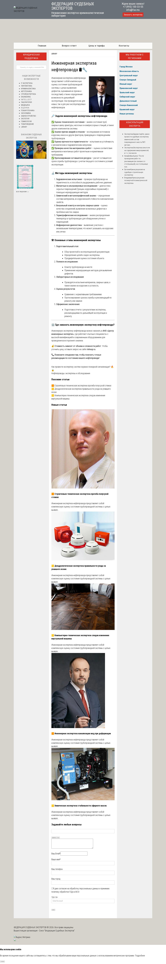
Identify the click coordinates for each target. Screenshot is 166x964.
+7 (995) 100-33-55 (133, 6)
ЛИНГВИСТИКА (26, 86)
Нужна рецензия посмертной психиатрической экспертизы (135, 180)
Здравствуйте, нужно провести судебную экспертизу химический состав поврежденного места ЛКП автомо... (136, 139)
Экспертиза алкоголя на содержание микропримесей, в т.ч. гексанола (137, 150)
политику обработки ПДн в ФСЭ (65, 891)
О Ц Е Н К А (25, 108)
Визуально (54, 837)
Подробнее (140, 955)
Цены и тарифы (96, 45)
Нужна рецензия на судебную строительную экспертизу (134, 172)
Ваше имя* (56, 859)
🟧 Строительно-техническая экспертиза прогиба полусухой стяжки (81, 385)
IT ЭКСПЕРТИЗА (26, 83)
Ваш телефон (57, 869)
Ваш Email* (55, 853)
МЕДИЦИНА (25, 105)
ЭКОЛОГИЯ (25, 119)
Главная (42, 45)
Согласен (2, 961)
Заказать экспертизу (133, 14)
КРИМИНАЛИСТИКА (28, 89)
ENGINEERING (26, 97)
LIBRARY (54, 54)
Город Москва (126, 66)
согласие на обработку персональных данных (79, 888)
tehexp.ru (91, 349)
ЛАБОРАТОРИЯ (26, 102)
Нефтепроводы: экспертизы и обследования (70, 373)
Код (58, 837)
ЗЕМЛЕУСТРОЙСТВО (28, 116)
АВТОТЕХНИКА (26, 91)
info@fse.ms (133, 9)
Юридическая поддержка (31, 56)
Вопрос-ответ (69, 45)
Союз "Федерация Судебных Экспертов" (57, 930)
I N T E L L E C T (26, 99)
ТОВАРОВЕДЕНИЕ (27, 124)
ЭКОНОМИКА (26, 113)
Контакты (124, 45)
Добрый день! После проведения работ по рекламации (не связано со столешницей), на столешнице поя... (136, 161)
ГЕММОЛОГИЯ (26, 121)
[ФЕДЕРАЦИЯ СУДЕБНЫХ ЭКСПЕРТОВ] (30, 11)
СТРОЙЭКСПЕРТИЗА (28, 94)
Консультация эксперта (134, 124)
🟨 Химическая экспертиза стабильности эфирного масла (79, 805)
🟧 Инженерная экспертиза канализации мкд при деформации (81, 733)
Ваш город (55, 879)
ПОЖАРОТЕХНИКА (27, 110)
